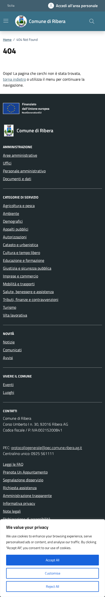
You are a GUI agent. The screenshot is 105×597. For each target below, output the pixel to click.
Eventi (8, 384)
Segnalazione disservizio (23, 480)
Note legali (12, 511)
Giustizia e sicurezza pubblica (27, 268)
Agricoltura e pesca (19, 206)
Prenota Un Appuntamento (25, 472)
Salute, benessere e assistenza (28, 292)
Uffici (7, 163)
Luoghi (8, 392)
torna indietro (14, 79)
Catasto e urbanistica (20, 245)
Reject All (52, 586)
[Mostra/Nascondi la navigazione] (6, 21)
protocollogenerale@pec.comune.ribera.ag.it (46, 448)
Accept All (52, 560)
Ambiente (11, 213)
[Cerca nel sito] (92, 21)
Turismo (9, 307)
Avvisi (8, 358)
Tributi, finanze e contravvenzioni (30, 299)
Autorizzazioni (15, 237)
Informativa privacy (19, 503)
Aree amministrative (20, 155)
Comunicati (12, 350)
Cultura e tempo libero (21, 252)
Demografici (13, 221)
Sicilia (10, 5)
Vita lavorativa (15, 315)
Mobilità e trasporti (19, 284)
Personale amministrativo (24, 171)
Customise (52, 573)
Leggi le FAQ (13, 464)
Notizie (9, 342)
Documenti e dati (17, 179)
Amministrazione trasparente (27, 495)
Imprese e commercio (20, 276)
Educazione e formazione (23, 260)
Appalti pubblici (15, 229)
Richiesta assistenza (20, 488)
